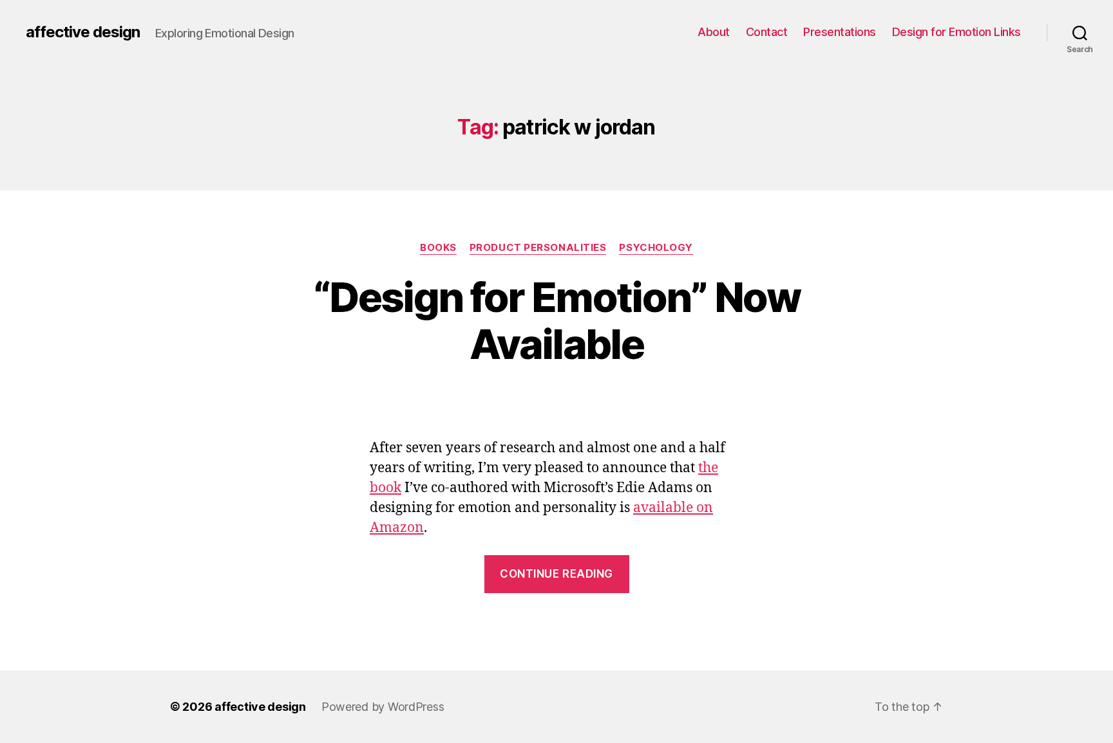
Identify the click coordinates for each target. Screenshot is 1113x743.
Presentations (839, 32)
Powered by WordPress (382, 706)
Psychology (656, 247)
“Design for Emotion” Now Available (556, 320)
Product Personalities (538, 247)
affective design (83, 32)
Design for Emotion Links (956, 32)
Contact (767, 32)
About (714, 32)
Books (438, 247)
